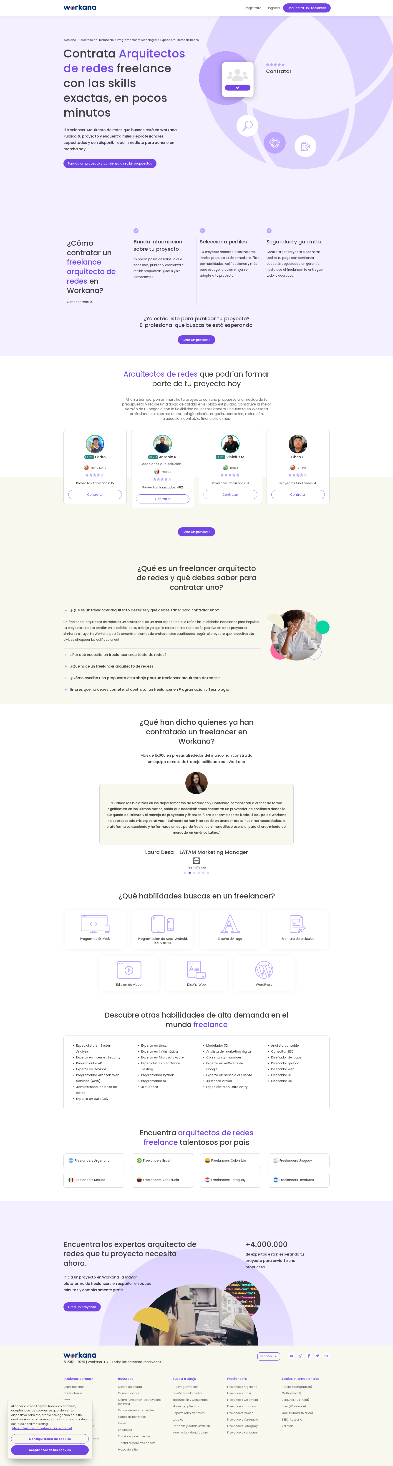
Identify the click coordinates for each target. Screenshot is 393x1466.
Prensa (122, 1417)
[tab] (162, 626)
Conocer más (78, 302)
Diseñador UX (281, 1075)
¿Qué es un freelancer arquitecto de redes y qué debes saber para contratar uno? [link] (144, 610)
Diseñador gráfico (285, 1057)
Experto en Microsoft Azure (162, 1051)
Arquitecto (149, 1081)
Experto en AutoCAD (92, 1093)
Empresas (125, 1424)
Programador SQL (155, 1075)
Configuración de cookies (50, 1439)
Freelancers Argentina (242, 1381)
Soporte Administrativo (188, 1407)
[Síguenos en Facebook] (308, 1349)
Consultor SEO (282, 1045)
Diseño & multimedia (187, 1387)
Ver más (287, 1420)
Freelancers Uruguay (241, 1400)
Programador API (89, 1057)
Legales (178, 1414)
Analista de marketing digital (229, 1045)
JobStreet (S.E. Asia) (295, 1394)
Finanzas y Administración (191, 1420)
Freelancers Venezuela (242, 1414)
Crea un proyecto (196, 340)
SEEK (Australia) (292, 1414)
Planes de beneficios (132, 1411)
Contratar (95, 494)
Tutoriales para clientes (134, 1430)
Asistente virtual (219, 1075)
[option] (196, 817)
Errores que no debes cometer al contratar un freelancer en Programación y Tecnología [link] (149, 689)
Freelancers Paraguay (242, 1420)
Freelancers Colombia (242, 1394)
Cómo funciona (129, 1387)
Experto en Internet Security (98, 1051)
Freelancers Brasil (239, 1387)
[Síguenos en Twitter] (317, 1349)
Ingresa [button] (274, 8)
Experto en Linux (154, 1039)
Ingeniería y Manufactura (190, 1426)
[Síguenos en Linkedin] (326, 1349)
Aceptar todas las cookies (50, 1450)
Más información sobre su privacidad (42, 1428)
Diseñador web (283, 1063)
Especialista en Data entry (227, 1081)
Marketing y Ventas (186, 1400)
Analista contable (285, 1039)
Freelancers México (240, 1407)
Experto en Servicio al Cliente (229, 1069)
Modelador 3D (217, 1039)
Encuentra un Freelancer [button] (307, 8)
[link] (196, 857)
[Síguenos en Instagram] (300, 1349)
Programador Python (157, 1069)
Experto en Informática (159, 1045)
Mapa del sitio (128, 1444)
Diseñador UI (281, 1069)
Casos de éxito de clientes (136, 1404)
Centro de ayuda (130, 1381)
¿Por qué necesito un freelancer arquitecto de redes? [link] (118, 654)
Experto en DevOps (91, 1063)
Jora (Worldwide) (294, 1400)
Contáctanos (72, 1387)
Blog (66, 1394)
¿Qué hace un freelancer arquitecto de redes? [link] (112, 666)
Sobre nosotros (73, 1381)
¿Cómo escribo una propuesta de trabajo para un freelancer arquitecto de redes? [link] (145, 677)
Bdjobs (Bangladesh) (297, 1381)
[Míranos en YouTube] (291, 1349)
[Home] (80, 8)
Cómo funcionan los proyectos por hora (139, 1396)
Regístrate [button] (253, 8)
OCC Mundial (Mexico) (297, 1407)
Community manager (223, 1051)
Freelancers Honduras (242, 1426)
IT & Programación (186, 1381)
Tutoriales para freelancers (136, 1437)
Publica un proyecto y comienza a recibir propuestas (110, 163)
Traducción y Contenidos (190, 1394)
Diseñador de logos (286, 1051)
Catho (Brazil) (291, 1387)
